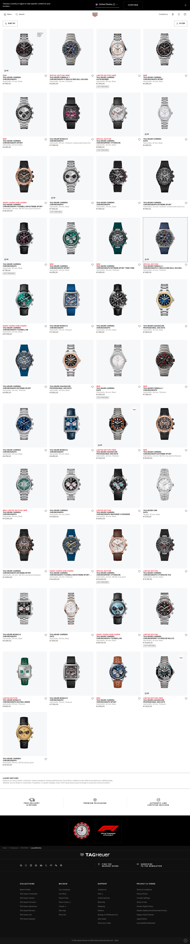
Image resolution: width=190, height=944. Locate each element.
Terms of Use (142, 902)
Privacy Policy (142, 894)
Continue (135, 5)
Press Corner (64, 902)
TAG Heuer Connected (28, 894)
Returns (101, 911)
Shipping (101, 906)
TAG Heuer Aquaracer (28, 906)
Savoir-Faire (63, 898)
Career (62, 906)
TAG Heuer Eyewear (27, 919)
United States (105, 4)
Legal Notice (142, 919)
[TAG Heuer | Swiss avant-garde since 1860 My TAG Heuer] (95, 855)
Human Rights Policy (145, 906)
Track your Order (104, 923)
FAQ (100, 894)
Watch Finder (25, 890)
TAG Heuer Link (26, 915)
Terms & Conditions (144, 890)
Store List (62, 915)
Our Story (62, 894)
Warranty (101, 902)
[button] (179, 14)
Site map (62, 911)
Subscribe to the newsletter (151, 865)
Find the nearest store (110, 865)
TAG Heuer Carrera (27, 898)
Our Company (64, 890)
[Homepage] (95, 14)
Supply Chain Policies (145, 915)
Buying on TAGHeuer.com (108, 915)
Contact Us (102, 890)
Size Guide (102, 919)
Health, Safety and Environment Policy (152, 911)
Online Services (104, 898)
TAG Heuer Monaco (27, 911)
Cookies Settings (143, 898)
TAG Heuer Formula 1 (28, 902)
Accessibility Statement (146, 923)
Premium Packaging (95, 803)
